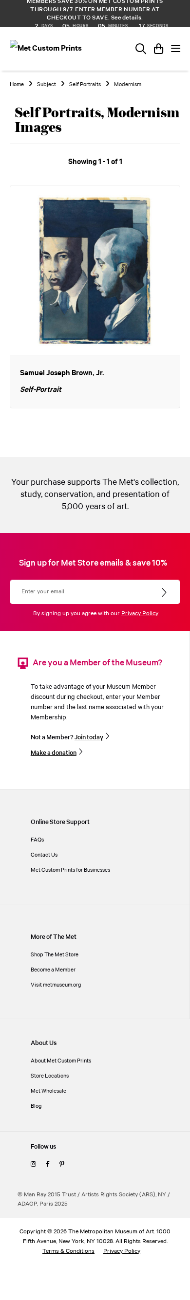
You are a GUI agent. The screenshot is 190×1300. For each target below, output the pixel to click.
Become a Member (53, 969)
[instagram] (33, 1164)
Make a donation (53, 753)
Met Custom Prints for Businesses (70, 870)
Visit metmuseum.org (56, 985)
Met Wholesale (48, 1091)
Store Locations (50, 1076)
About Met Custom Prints (61, 1060)
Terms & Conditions (68, 1251)
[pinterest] (61, 1164)
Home (17, 85)
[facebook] (48, 1164)
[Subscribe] (165, 593)
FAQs (37, 839)
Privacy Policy (139, 613)
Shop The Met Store (54, 954)
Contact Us (44, 855)
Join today (89, 737)
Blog (36, 1106)
